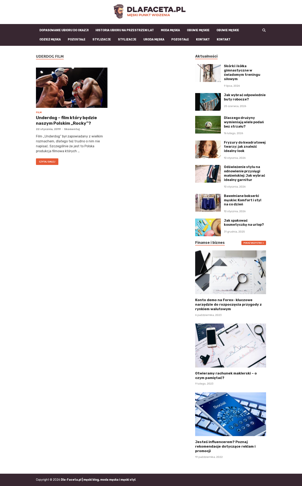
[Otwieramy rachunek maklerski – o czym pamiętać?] (230, 345)
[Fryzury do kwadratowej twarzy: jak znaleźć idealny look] (208, 143)
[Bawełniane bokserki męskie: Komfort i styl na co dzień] (208, 196)
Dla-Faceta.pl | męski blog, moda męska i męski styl (98, 479)
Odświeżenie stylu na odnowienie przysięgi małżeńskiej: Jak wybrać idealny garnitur (244, 173)
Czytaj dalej (45, 160)
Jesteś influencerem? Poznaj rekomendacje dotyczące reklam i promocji (225, 446)
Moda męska (170, 30)
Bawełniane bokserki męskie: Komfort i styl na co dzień (242, 200)
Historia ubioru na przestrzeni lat (125, 30)
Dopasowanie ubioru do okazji (64, 30)
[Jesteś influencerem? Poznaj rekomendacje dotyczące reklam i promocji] (230, 414)
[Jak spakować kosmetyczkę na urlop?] (208, 221)
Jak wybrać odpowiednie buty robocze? (245, 97)
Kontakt (203, 39)
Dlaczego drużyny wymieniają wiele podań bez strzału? (244, 122)
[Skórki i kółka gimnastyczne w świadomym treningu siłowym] (208, 66)
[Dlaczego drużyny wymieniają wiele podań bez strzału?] (208, 118)
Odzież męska (50, 39)
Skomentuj (72, 129)
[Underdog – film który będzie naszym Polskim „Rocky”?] (71, 88)
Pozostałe (76, 39)
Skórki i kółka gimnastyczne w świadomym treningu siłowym (242, 72)
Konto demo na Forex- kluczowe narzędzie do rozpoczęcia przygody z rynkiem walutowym (228, 304)
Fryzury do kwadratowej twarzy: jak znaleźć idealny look (245, 147)
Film (39, 112)
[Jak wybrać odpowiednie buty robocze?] (208, 95)
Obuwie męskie (198, 30)
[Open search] (264, 30)
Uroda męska (153, 39)
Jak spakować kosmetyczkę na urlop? (244, 223)
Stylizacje (101, 39)
